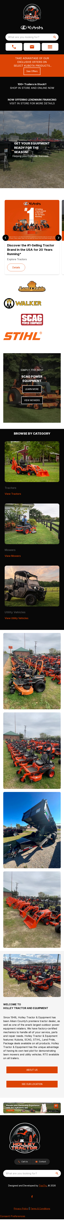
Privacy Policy (21, 1208)
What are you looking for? (23, 37)
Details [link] (16, 267)
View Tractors (13, 493)
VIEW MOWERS (32, 400)
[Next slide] (58, 238)
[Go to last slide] (5, 238)
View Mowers (13, 555)
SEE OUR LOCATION (32, 1084)
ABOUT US (32, 1070)
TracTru (43, 1185)
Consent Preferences (12, 1216)
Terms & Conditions (40, 1208)
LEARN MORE (32, 389)
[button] (14, 47)
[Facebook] (32, 1197)
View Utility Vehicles (16, 618)
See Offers (32, 71)
